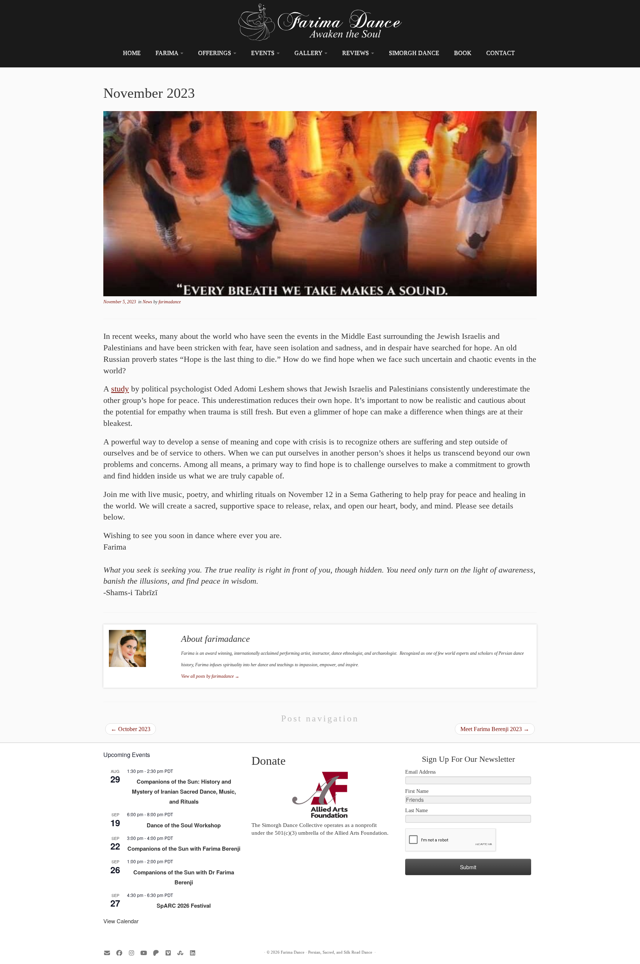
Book (462, 53)
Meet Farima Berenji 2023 (494, 729)
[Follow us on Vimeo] (170, 953)
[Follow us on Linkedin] (195, 953)
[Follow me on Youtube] (146, 953)
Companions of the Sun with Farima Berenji (183, 848)
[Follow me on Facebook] (122, 953)
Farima (168, 53)
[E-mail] (109, 953)
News (148, 301)
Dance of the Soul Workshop (184, 825)
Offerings (215, 53)
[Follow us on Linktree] (183, 953)
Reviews (356, 53)
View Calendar (121, 921)
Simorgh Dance (414, 53)
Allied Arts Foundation (360, 833)
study (120, 388)
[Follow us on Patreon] (158, 953)
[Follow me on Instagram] (134, 953)
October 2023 (130, 729)
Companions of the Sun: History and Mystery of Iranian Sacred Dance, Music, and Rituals (184, 791)
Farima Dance (292, 952)
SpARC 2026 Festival (184, 905)
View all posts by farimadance (210, 676)
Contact (500, 53)
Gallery (309, 53)
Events (263, 53)
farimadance (170, 301)
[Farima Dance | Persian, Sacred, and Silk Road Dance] (320, 22)
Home (132, 53)
